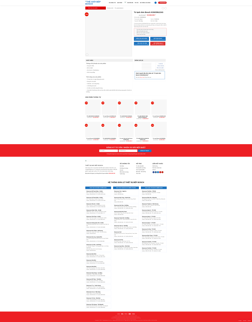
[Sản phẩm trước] (163, 8)
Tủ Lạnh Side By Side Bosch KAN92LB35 (126, 139)
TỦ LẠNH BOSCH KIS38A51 (126, 116)
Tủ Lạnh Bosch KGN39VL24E (159, 116)
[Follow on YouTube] (162, 172)
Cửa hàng (249, 320)
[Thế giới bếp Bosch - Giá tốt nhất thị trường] (94, 2)
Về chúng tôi (112, 2)
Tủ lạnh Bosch (119, 8)
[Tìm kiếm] (152, 2)
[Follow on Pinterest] (160, 172)
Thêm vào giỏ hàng (141, 38)
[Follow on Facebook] (154, 172)
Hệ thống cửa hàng (145, 2)
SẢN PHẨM (119, 2)
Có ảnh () (160, 63)
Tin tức (137, 2)
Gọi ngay (240, 320)
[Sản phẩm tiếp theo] (165, 8)
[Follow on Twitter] (158, 172)
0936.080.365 (112, 173)
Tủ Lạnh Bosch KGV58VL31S (109, 116)
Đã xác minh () (160, 65)
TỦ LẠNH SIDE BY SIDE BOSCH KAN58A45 (142, 117)
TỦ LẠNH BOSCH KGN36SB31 (109, 138)
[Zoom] (87, 54)
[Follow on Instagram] (156, 172)
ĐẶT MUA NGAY (158, 38)
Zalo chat (244, 320)
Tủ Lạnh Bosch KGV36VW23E (93, 138)
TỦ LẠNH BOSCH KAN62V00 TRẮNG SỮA (142, 139)
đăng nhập (142, 77)
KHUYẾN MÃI (130, 2)
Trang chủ (110, 8)
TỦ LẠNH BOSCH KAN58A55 (93, 116)
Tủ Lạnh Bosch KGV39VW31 (159, 138)
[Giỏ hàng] (155, 3)
